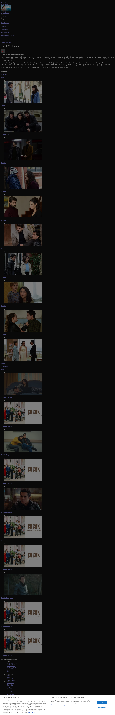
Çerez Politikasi (31, 712)
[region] (57, 705)
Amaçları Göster (102, 707)
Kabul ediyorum (102, 702)
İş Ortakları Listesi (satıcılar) (58, 705)
